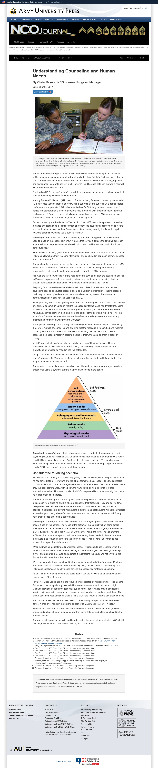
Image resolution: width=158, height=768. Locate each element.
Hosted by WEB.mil (63, 761)
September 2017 (65, 58)
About (102, 19)
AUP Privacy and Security (91, 709)
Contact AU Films (52, 712)
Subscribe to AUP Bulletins (56, 721)
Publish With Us (89, 19)
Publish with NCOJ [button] (46, 42)
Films (37, 19)
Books (13, 19)
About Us (71, 42)
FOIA (83, 733)
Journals (26, 19)
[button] (54, 2)
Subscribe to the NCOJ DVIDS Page (60, 727)
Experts (75, 19)
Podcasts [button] (31, 42)
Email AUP (49, 709)
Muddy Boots (19, 42)
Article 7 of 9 (132, 58)
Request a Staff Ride (53, 718)
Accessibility (86, 724)
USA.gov (84, 738)
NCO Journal (19, 58)
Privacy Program (88, 727)
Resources (115, 19)
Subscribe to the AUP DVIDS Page (59, 724)
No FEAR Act (86, 730)
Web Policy (85, 715)
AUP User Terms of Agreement (94, 712)
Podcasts (49, 19)
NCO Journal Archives (41, 58)
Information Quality (89, 718)
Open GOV (85, 735)
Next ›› (143, 58)
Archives (60, 42)
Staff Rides (62, 19)
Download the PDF (41, 92)
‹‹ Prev (120, 58)
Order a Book (50, 715)
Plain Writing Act (88, 721)
